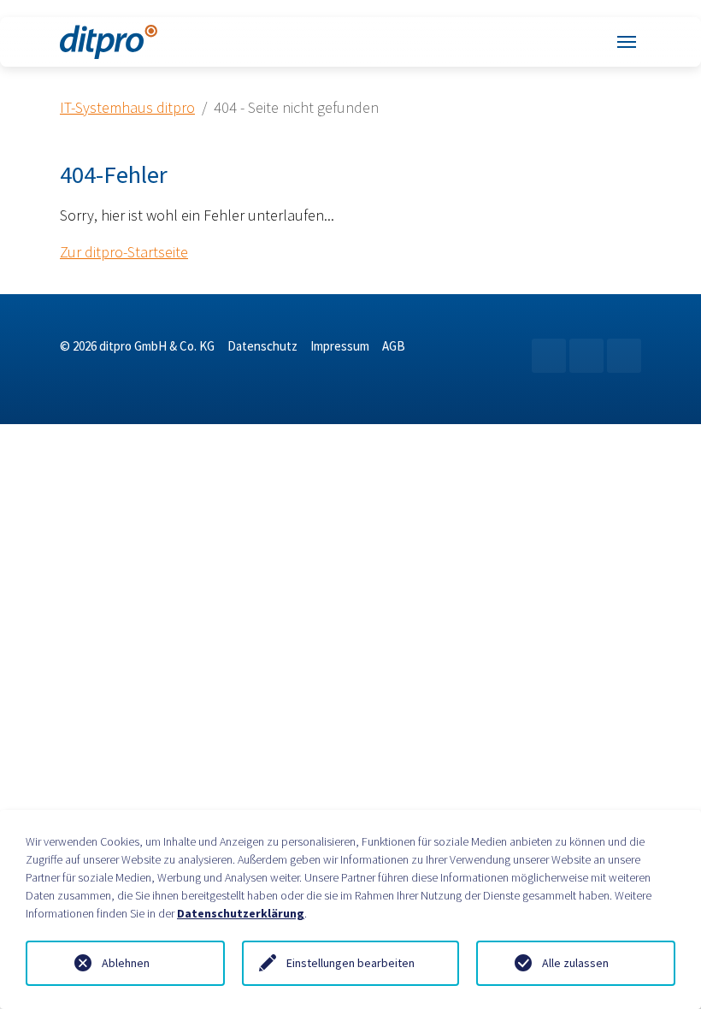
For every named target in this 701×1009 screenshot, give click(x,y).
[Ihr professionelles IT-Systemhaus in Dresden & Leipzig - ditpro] (108, 42)
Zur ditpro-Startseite (124, 252)
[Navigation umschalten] (626, 41)
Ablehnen (126, 963)
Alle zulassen (575, 963)
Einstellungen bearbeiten (350, 963)
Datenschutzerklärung (240, 913)
